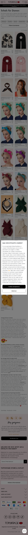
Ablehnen (14, 291)
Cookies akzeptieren (14, 286)
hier (9, 270)
